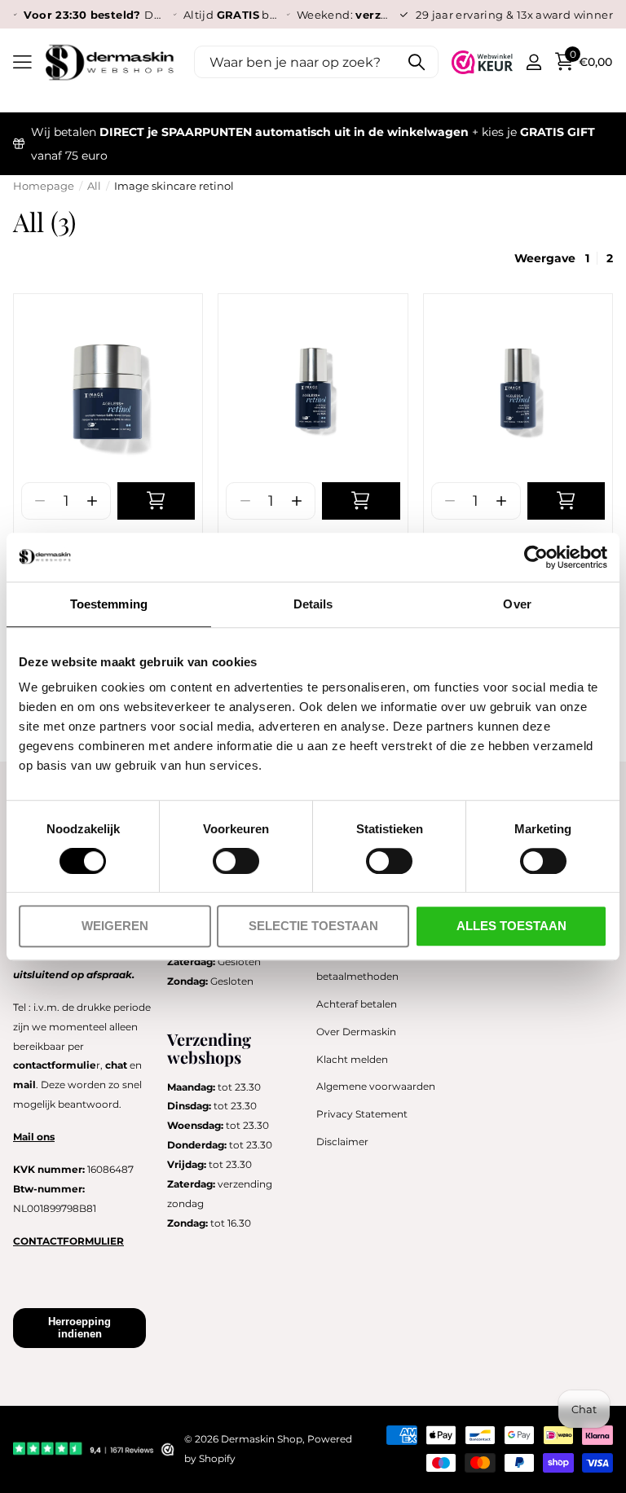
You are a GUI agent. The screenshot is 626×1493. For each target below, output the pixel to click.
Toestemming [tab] (109, 604)
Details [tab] (313, 604)
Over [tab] (517, 604)
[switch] (236, 861)
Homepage (43, 185)
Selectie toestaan (313, 926)
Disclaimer (342, 1141)
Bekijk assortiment (22, 62)
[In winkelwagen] (156, 501)
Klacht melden (352, 1059)
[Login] (533, 62)
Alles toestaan (511, 926)
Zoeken (416, 62)
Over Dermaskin (356, 1031)
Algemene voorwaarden (375, 1086)
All (94, 185)
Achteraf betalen (356, 1004)
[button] (92, 501)
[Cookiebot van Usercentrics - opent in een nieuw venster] (536, 557)
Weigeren (115, 926)
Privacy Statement (362, 1114)
